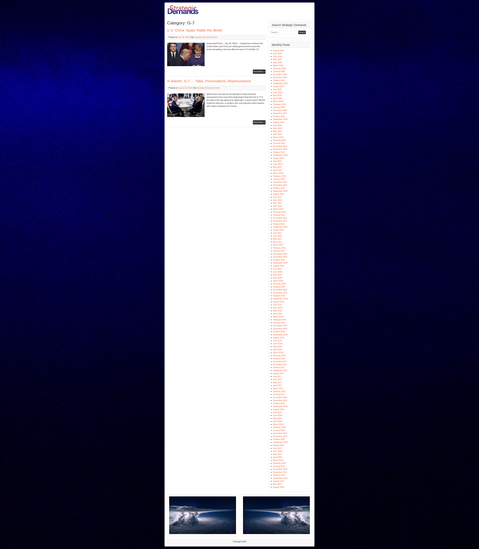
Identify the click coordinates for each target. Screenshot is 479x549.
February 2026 (279, 68)
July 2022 (277, 197)
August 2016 (278, 409)
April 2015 (277, 457)
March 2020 (278, 281)
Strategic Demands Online (206, 37)
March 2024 (278, 137)
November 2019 (280, 293)
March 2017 (278, 388)
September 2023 (280, 155)
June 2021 (277, 236)
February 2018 (279, 355)
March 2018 (278, 353)
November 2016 (280, 400)
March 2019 (278, 317)
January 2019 (279, 323)
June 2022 (277, 200)
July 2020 (277, 269)
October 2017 (279, 367)
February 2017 (279, 391)
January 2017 (279, 394)
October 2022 (279, 188)
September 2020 (280, 263)
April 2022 (277, 206)
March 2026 (278, 65)
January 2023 (279, 179)
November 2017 (280, 364)
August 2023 (278, 158)
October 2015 (279, 439)
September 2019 (280, 299)
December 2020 (280, 254)
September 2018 (280, 335)
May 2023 (277, 167)
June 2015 (277, 451)
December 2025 (280, 74)
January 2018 (279, 358)
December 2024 (280, 110)
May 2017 (277, 382)
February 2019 (279, 320)
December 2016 (280, 397)
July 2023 (277, 161)
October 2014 (279, 475)
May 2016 (277, 418)
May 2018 (277, 347)
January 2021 (279, 251)
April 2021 (277, 242)
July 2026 (277, 53)
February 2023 (279, 176)
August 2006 (278, 487)
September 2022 (280, 191)
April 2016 (277, 421)
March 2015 (278, 460)
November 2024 (280, 113)
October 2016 (279, 403)
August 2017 (278, 373)
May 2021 (277, 239)
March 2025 (278, 101)
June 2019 (277, 308)
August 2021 (278, 230)
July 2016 (277, 412)
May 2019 (277, 311)
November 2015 (280, 436)
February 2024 (279, 140)
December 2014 (280, 469)
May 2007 (277, 484)
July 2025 (277, 89)
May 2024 (277, 131)
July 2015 (277, 448)
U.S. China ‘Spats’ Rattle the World (194, 30)
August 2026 (278, 50)
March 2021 (278, 245)
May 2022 (277, 203)
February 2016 (279, 427)
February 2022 (279, 212)
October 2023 (279, 152)
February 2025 (279, 104)
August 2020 (278, 266)
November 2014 (280, 472)
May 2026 (277, 59)
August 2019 (278, 302)
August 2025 (278, 86)
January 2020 (279, 287)
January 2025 (279, 107)
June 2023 (277, 164)
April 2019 (277, 314)
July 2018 (277, 341)
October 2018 (279, 332)
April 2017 (277, 385)
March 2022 (278, 209)
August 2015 (278, 445)
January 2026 (279, 71)
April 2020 (277, 278)
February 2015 (279, 463)
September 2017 (280, 370)
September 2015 (280, 442)
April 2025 (277, 98)
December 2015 (280, 433)
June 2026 (277, 56)
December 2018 (280, 326)
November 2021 (280, 221)
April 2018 (277, 350)
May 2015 (277, 454)
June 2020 (277, 272)
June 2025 (277, 92)
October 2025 (279, 80)
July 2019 (277, 305)
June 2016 (277, 415)
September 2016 (280, 406)
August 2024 (278, 122)
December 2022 (280, 182)
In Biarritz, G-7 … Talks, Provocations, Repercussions (209, 81)
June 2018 (277, 344)
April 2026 (277, 62)
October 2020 (279, 260)
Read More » (259, 72)
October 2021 (279, 224)
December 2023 (280, 146)
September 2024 (280, 119)
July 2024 (277, 125)
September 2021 (280, 227)
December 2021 (280, 218)
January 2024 (279, 143)
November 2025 (280, 77)
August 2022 (278, 194)
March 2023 (278, 173)
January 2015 (279, 466)
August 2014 (278, 481)
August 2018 (278, 338)
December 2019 (280, 290)
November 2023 (280, 149)
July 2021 (277, 233)
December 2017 (280, 361)
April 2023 (277, 170)
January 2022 (279, 215)
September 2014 (280, 478)
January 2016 (279, 430)
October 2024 (279, 116)
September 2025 (280, 83)
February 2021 (279, 248)
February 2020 (279, 284)
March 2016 (278, 424)
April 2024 (277, 134)
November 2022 (280, 185)
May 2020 (277, 275)
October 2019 (279, 296)
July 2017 (277, 376)
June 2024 (277, 128)
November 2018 (280, 329)
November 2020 (280, 257)
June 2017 (277, 379)
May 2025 (277, 95)
